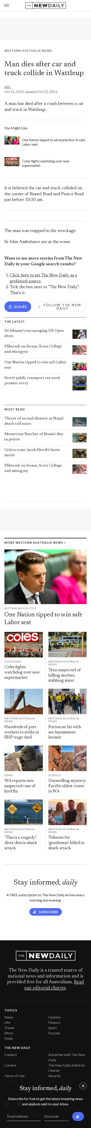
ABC (7, 87)
